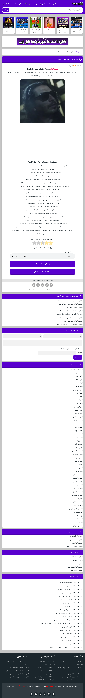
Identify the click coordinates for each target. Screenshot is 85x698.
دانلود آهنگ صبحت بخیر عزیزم (45, 667)
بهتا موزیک (78, 52)
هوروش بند (78, 498)
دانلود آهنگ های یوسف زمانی (19, 677)
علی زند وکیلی (77, 441)
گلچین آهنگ (29, 3)
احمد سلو (79, 373)
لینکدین (42, 285)
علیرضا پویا (78, 461)
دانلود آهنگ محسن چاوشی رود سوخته (68, 613)
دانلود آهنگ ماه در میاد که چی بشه (43, 677)
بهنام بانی (79, 519)
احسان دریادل (77, 526)
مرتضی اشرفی (77, 437)
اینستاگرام (49, 694)
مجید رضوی (78, 434)
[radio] (51, 243)
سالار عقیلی (78, 410)
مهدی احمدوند (77, 478)
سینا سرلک (78, 444)
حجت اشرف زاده (76, 492)
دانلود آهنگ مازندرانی (75, 567)
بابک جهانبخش (77, 451)
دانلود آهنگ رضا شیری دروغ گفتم (69, 616)
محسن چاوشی (77, 430)
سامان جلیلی (78, 403)
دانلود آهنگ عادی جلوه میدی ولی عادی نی (66, 620)
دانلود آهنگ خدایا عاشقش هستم (44, 680)
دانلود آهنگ (52, 3)
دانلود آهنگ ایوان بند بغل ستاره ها (71, 311)
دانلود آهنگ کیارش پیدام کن (71, 640)
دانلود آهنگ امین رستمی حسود (70, 644)
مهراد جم (79, 393)
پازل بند (79, 515)
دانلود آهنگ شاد (77, 543)
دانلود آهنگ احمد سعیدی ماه (71, 633)
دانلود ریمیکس (40, 3)
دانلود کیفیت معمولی (41, 271)
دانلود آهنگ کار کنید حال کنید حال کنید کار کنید (65, 647)
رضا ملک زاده (77, 454)
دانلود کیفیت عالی (41, 264)
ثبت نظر (78, 357)
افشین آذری (78, 505)
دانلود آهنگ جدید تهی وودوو (73, 321)
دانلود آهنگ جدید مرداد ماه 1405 (69, 586)
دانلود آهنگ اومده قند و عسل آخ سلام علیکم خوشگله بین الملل (60, 623)
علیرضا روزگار (78, 447)
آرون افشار (78, 376)
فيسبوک (31, 694)
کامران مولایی (77, 413)
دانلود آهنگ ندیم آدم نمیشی (73, 307)
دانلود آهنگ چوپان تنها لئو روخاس (72, 677)
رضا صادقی (78, 471)
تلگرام (33, 285)
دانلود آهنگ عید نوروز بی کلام (74, 673)
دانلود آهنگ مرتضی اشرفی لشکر (70, 630)
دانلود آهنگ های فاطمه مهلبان (19, 667)
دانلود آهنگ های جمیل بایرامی (19, 673)
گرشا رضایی (78, 379)
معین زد (79, 468)
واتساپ (38, 285)
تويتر (40, 694)
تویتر (47, 285)
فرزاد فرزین (78, 485)
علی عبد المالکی (77, 522)
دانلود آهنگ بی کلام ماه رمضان (73, 680)
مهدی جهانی (78, 427)
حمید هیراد (78, 458)
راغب (80, 383)
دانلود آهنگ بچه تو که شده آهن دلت (70, 300)
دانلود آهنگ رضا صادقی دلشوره (70, 637)
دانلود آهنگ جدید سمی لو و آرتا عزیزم (70, 304)
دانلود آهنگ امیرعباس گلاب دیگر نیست (69, 314)
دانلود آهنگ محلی (76, 564)
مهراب (80, 400)
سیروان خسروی (77, 481)
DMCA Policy (21, 686)
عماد (80, 464)
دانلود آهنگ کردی (76, 560)
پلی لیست (18, 3)
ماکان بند (79, 424)
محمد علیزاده (78, 512)
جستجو (5, 10)
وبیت (42, 689)
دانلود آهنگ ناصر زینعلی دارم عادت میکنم (69, 317)
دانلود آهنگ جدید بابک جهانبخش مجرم (69, 324)
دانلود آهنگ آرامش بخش (74, 546)
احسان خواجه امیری (75, 509)
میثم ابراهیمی (77, 390)
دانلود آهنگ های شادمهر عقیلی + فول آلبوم (15, 670)
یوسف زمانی (78, 420)
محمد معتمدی (77, 475)
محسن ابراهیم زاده (76, 369)
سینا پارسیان (78, 407)
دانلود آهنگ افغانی (76, 570)
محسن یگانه (78, 488)
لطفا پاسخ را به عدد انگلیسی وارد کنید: (70, 349)
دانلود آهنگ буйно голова (68, 59)
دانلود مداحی (7, 3)
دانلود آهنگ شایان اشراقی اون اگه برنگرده (67, 627)
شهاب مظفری (77, 417)
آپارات (53, 694)
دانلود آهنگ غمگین (76, 539)
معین (80, 396)
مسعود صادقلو (77, 502)
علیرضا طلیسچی (77, 495)
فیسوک (51, 285)
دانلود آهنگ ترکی (76, 557)
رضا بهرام (79, 386)
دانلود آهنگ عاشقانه (75, 536)
